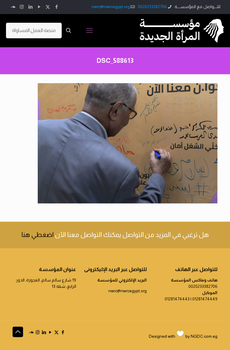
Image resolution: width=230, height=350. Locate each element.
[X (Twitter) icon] (48, 6)
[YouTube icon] (39, 6)
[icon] (13, 6)
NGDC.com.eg (204, 336)
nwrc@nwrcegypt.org (111, 6)
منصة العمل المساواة (34, 30)
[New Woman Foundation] (182, 30)
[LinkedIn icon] (30, 6)
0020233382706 (152, 6)
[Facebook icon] (56, 6)
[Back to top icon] (18, 332)
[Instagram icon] (21, 6)
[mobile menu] (89, 30)
